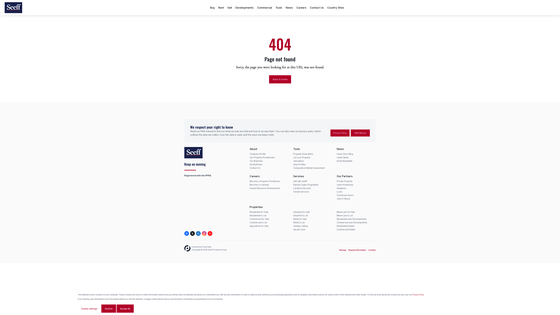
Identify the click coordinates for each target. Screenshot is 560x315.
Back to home (280, 79)
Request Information (357, 250)
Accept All (125, 308)
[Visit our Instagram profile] (204, 233)
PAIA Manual (360, 133)
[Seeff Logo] (13, 7)
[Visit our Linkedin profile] (198, 233)
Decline (109, 308)
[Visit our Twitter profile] (192, 233)
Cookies (372, 250)
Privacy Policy (340, 133)
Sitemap (342, 250)
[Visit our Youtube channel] (210, 233)
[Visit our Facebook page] (186, 233)
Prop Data (207, 247)
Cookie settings (89, 308)
